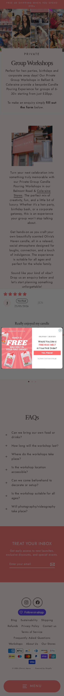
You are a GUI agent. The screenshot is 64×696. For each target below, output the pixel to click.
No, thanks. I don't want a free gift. (47, 358)
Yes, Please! (47, 352)
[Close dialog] (60, 330)
